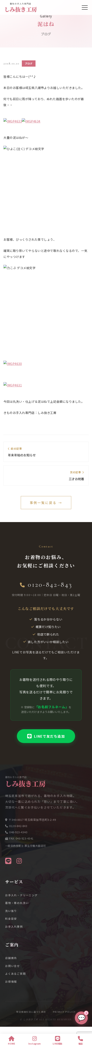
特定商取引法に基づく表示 (31, 1011)
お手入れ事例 (14, 926)
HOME (11, 1043)
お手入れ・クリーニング (21, 895)
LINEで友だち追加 (49, 736)
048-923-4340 (18, 832)
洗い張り (11, 911)
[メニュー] (85, 7)
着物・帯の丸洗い (17, 903)
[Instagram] (19, 860)
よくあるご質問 (15, 973)
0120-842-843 (50, 584)
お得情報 (11, 981)
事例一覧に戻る (46, 502)
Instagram (34, 1043)
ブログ (29, 63)
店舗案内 (11, 958)
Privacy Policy (64, 1011)
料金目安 (11, 918)
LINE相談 (57, 1043)
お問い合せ (12, 966)
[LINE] (8, 860)
